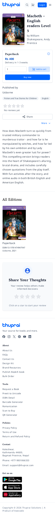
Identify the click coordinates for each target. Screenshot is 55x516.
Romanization (9, 406)
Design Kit (8, 363)
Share (30, 116)
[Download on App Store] (27, 487)
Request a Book (10, 389)
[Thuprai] (11, 4)
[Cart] (32, 4)
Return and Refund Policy (16, 436)
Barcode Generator (12, 402)
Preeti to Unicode (11, 393)
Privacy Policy (9, 427)
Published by (10, 87)
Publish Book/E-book (13, 371)
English (45, 98)
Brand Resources (11, 367)
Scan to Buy (8, 410)
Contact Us (8, 359)
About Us (7, 350)
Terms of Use (9, 432)
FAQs (5, 354)
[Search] (27, 4)
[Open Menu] (50, 4)
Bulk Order (8, 376)
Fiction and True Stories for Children (20, 98)
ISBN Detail (8, 397)
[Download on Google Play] (27, 480)
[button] (46, 123)
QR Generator (9, 414)
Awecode (19, 510)
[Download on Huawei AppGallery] (27, 494)
